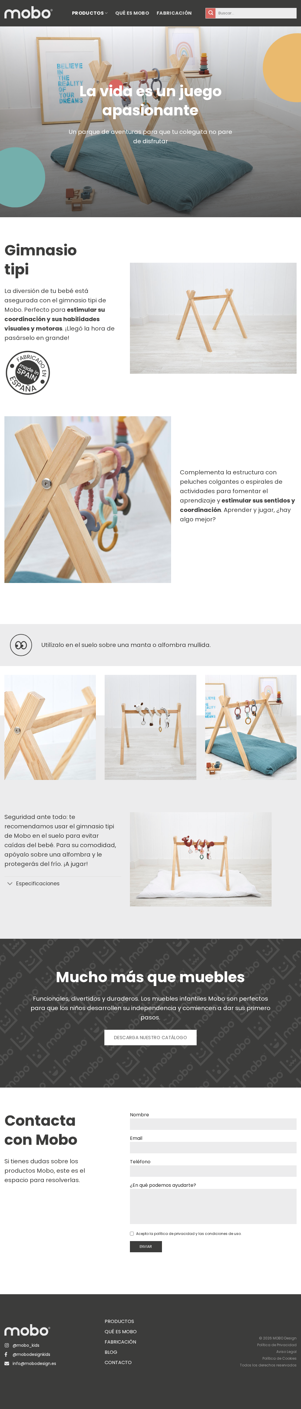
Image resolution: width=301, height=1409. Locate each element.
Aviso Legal (286, 1351)
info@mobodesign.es (34, 1363)
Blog (111, 1352)
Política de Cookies (279, 1358)
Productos (88, 13)
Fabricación (174, 13)
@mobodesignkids (31, 1354)
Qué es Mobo (132, 13)
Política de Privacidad (277, 1344)
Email (136, 1138)
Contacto (118, 1362)
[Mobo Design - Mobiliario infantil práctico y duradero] (33, 13)
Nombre (139, 1114)
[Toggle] (10, 884)
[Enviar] (210, 13)
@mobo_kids (26, 1345)
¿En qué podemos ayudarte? (163, 1185)
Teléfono (140, 1161)
